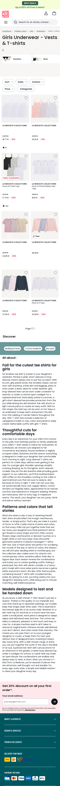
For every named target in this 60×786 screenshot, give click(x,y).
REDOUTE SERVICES (12, 730)
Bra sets (50, 348)
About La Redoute (12, 719)
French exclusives (13, 742)
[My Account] (46, 13)
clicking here (30, 710)
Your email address (12, 695)
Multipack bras (12, 348)
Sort (7, 81)
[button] (54, 13)
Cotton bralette (33, 348)
